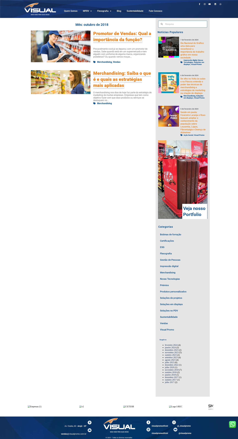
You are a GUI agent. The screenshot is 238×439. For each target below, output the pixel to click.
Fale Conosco (155, 11)
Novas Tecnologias (170, 278)
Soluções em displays (171, 304)
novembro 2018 (172, 370)
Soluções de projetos (171, 298)
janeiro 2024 (170, 347)
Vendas (116, 62)
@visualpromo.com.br (73, 434)
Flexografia (103, 11)
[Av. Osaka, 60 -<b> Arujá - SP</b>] (89, 422)
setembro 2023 (171, 357)
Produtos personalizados (173, 291)
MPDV (86, 11)
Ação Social (188, 135)
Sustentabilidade (135, 11)
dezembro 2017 (171, 377)
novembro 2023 (172, 352)
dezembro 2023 (171, 350)
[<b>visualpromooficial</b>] (148, 422)
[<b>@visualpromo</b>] (175, 429)
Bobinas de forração (170, 234)
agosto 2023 (170, 360)
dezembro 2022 (171, 365)
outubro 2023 (171, 355)
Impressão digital (190, 60)
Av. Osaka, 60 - (75, 426)
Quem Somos (70, 11)
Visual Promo (196, 64)
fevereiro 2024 (171, 345)
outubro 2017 (171, 380)
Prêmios (164, 285)
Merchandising (104, 62)
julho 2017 (169, 382)
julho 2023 (169, 362)
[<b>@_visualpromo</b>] (174, 422)
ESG (162, 247)
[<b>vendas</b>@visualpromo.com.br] (89, 430)
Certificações (167, 240)
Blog (119, 11)
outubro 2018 (171, 372)
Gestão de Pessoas (170, 259)
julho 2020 (169, 367)
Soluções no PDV (169, 310)
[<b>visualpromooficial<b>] (148, 429)
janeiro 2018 (170, 375)
